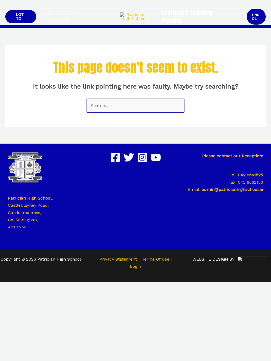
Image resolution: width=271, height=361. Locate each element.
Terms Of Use (155, 259)
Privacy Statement (118, 259)
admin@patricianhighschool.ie (232, 189)
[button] (264, 4)
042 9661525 (250, 174)
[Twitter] (129, 157)
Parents (172, 21)
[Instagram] (142, 157)
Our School (60, 13)
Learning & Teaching (187, 13)
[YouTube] (156, 157)
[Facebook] (115, 157)
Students (58, 21)
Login (135, 266)
